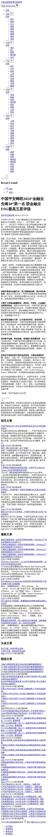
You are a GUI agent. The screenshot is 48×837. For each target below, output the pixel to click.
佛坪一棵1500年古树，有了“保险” (15, 448)
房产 (12, 66)
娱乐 (12, 126)
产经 (8, 61)
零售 (12, 157)
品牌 (12, 152)
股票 (12, 52)
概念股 (13, 55)
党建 (12, 141)
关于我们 (9, 826)
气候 (12, 131)
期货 (12, 27)
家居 (12, 172)
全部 (7, 17)
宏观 (12, 136)
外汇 (12, 24)
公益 (12, 109)
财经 (8, 14)
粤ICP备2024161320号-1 (36, 822)
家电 (12, 169)
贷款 (12, 39)
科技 (12, 71)
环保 (12, 112)
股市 (12, 48)
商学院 (13, 102)
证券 (8, 43)
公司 (12, 57)
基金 (12, 31)
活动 (12, 95)
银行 (12, 19)
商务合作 (9, 831)
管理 (8, 90)
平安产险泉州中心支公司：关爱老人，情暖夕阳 (20, 784)
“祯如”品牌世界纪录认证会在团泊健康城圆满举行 (21, 664)
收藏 (12, 34)
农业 (12, 78)
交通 (12, 83)
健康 (12, 86)
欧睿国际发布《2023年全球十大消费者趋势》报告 (21, 797)
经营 (12, 100)
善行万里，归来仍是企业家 (12, 649)
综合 (12, 123)
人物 (12, 121)
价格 (12, 167)
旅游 (12, 164)
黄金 (12, 36)
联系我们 (9, 834)
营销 (12, 107)
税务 (12, 105)
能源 (12, 81)
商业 (12, 76)
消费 (8, 147)
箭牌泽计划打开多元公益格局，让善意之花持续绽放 (22, 809)
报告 (12, 97)
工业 (12, 74)
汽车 (12, 69)
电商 (12, 154)
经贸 (12, 128)
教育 (12, 138)
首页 (7, 10)
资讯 (8, 116)
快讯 (12, 143)
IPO (11, 50)
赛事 (12, 133)
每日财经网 (9, 215)
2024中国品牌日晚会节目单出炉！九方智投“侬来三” (22, 713)
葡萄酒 (13, 162)
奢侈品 (13, 159)
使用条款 (9, 829)
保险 (12, 22)
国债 (12, 29)
